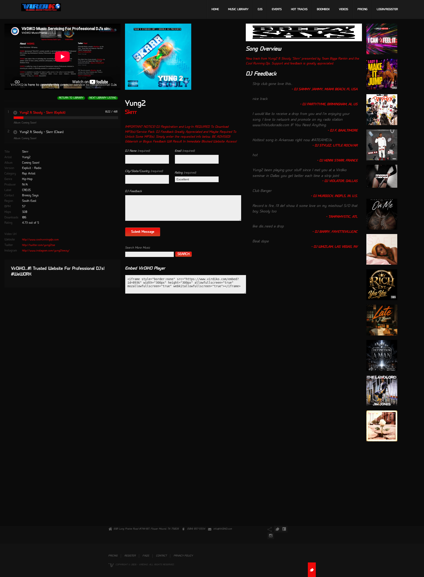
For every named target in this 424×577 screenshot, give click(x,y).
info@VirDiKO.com (222, 529)
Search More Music (137, 247)
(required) (137, 151)
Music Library (238, 9)
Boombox (323, 9)
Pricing (362, 9)
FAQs (145, 556)
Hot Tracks (299, 9)
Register (130, 556)
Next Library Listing (102, 98)
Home (215, 9)
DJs (260, 9)
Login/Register (387, 9)
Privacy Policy (183, 556)
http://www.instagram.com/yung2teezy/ (46, 250)
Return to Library (71, 98)
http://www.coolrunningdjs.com (40, 239)
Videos (343, 9)
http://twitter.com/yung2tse (38, 245)
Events (277, 9)
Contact (161, 556)
